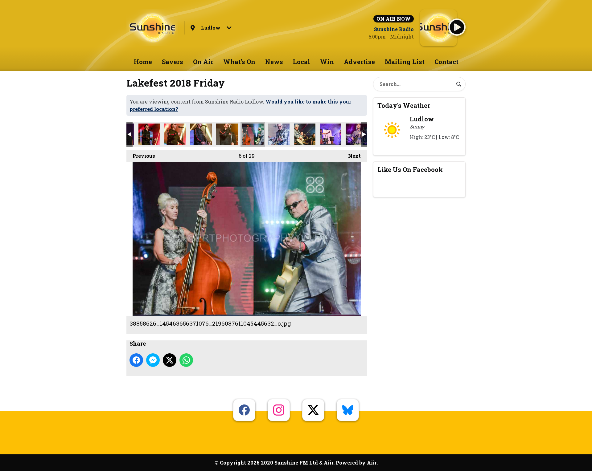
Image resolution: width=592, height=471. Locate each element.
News (274, 62)
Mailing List (405, 62)
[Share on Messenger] (153, 360)
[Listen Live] (457, 27)
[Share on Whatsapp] (186, 360)
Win (327, 62)
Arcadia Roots (330, 134)
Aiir (371, 462)
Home (143, 62)
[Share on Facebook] (136, 360)
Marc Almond (149, 134)
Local (301, 62)
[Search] (458, 84)
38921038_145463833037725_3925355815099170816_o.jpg (304, 134)
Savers (172, 62)
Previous (140, 155)
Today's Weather (403, 105)
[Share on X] (169, 360)
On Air (203, 62)
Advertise (359, 62)
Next (351, 155)
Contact (446, 62)
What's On (239, 62)
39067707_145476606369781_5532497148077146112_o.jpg (279, 134)
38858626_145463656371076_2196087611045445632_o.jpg (253, 134)
